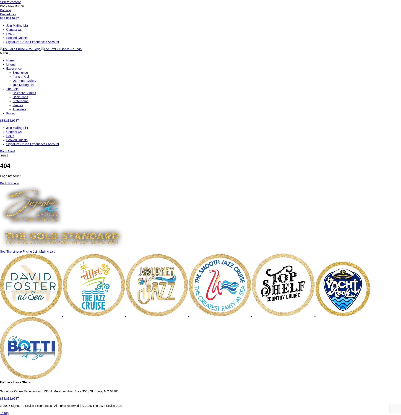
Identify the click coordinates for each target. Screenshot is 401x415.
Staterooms (21, 101)
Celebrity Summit (24, 93)
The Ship (12, 89)
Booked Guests (17, 38)
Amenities (19, 109)
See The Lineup (11, 251)
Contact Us (14, 29)
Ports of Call (21, 76)
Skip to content (10, 2)
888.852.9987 (9, 18)
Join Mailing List (17, 25)
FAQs (10, 33)
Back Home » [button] (9, 183)
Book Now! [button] (7, 151)
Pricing (11, 113)
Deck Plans (20, 97)
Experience (14, 68)
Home (10, 60)
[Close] (10, 54)
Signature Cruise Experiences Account (32, 42)
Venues (18, 105)
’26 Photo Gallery (24, 80)
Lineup (10, 64)
